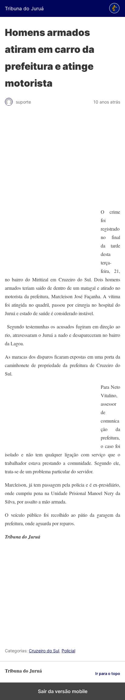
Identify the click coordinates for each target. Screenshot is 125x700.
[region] (62, 160)
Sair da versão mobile (62, 691)
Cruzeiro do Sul (44, 650)
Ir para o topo (107, 673)
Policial (68, 650)
